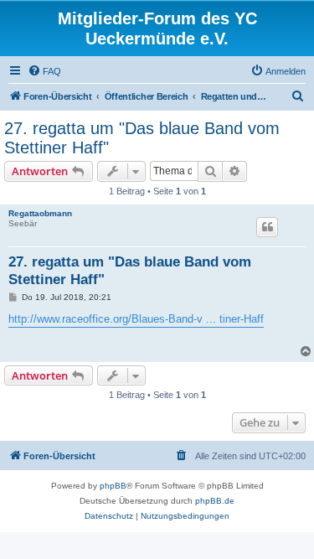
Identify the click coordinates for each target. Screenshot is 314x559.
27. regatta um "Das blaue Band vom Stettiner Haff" (142, 138)
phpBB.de (214, 500)
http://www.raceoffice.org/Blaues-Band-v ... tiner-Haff (136, 319)
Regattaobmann (40, 213)
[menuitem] (44, 71)
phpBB (113, 485)
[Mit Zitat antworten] (267, 227)
